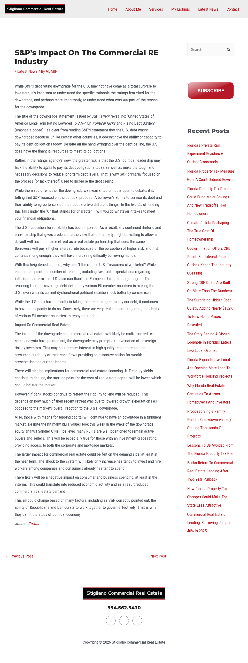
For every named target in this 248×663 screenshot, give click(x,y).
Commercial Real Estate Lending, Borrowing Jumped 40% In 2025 (209, 522)
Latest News (208, 9)
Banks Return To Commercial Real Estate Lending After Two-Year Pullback (210, 471)
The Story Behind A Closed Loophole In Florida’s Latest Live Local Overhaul (209, 342)
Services (156, 9)
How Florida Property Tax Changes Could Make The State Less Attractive (207, 497)
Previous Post (19, 556)
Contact (233, 9)
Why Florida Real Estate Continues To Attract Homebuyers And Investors (208, 393)
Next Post (160, 556)
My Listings (180, 9)
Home (112, 9)
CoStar (33, 523)
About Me (133, 9)
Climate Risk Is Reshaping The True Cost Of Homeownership (208, 231)
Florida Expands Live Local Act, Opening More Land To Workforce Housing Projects (209, 368)
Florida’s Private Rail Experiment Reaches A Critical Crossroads (205, 153)
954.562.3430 (124, 608)
